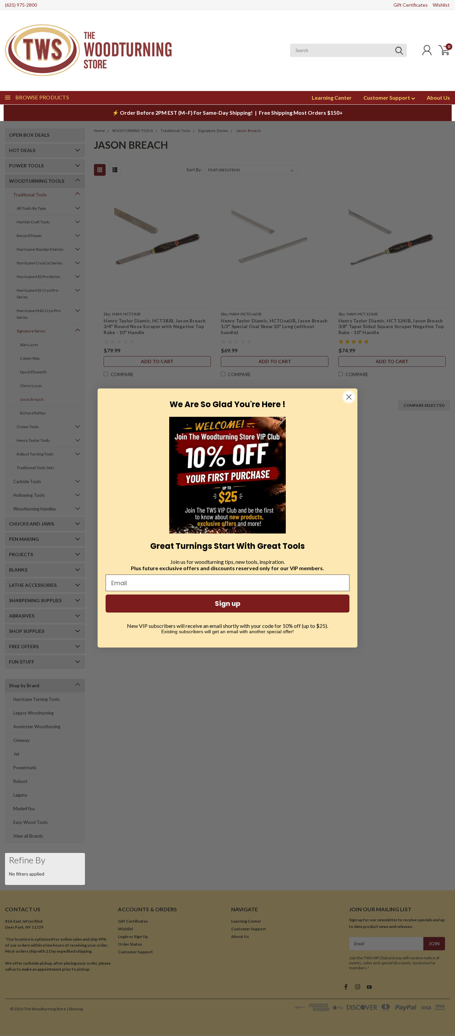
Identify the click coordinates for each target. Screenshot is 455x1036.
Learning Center (332, 97)
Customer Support (387, 97)
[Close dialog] (349, 397)
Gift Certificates (410, 5)
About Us (438, 97)
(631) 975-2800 (21, 5)
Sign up (227, 603)
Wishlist (441, 5)
